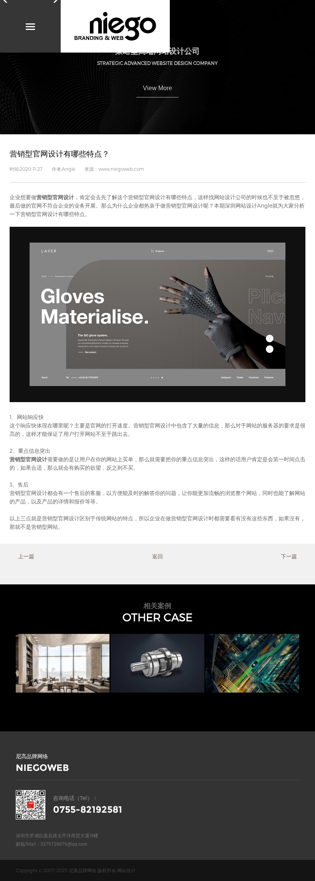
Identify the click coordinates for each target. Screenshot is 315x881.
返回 (157, 556)
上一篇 (26, 556)
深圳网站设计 (241, 205)
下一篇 (289, 556)
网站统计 (126, 870)
